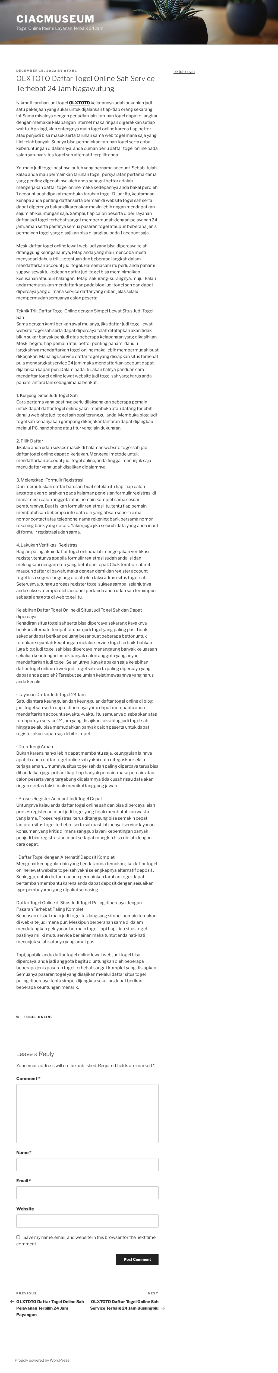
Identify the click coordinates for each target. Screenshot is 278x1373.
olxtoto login (184, 71)
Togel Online (38, 1017)
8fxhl (70, 71)
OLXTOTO (79, 102)
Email (23, 1180)
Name (23, 1152)
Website (25, 1209)
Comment (28, 1078)
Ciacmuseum (55, 19)
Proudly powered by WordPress (42, 1360)
